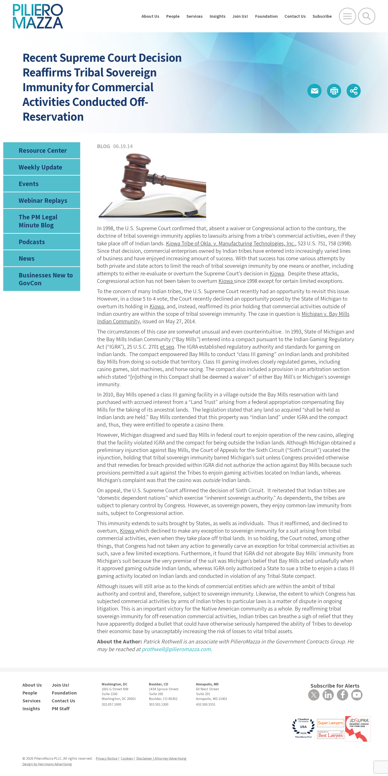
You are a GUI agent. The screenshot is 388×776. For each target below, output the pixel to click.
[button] (314, 91)
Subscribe (322, 16)
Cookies (127, 758)
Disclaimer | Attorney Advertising (161, 758)
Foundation (266, 16)
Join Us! (240, 16)
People (173, 16)
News (27, 258)
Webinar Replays (43, 200)
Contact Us (295, 16)
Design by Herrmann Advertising (47, 764)
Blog (103, 146)
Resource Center (43, 150)
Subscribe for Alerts (335, 685)
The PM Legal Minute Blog (38, 220)
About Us (150, 16)
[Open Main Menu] (347, 16)
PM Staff (61, 708)
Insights (218, 16)
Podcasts (32, 241)
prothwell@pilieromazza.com (176, 649)
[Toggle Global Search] (366, 16)
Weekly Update (40, 167)
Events (29, 183)
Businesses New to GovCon (46, 279)
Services (195, 16)
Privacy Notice (106, 758)
